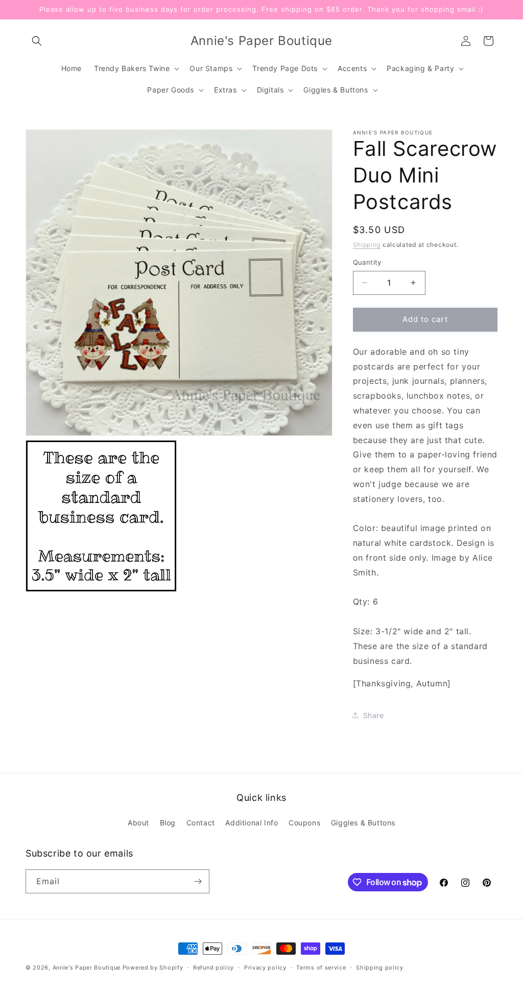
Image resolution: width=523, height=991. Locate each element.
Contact (200, 822)
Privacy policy (265, 967)
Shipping (367, 244)
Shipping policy (379, 967)
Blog (168, 822)
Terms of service (321, 967)
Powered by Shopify (153, 967)
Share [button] (373, 715)
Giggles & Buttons (363, 822)
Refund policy (213, 967)
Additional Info (251, 822)
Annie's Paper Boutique (87, 967)
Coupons (304, 822)
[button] (37, 41)
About (138, 822)
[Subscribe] (197, 881)
